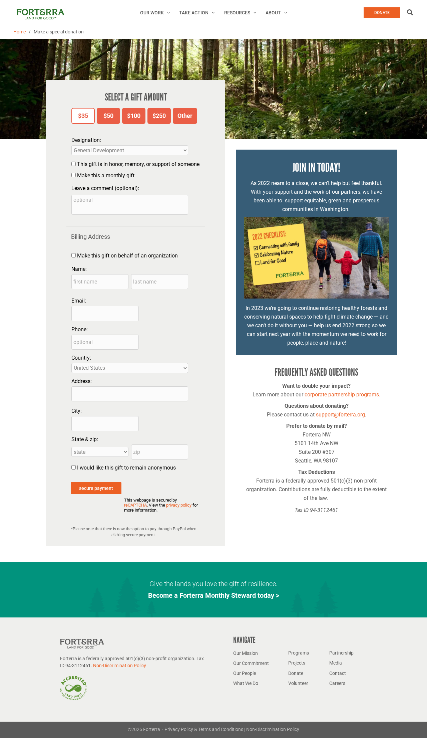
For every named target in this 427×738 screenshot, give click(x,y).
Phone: (79, 329)
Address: (81, 381)
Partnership (341, 653)
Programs (298, 653)
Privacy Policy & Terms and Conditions (204, 729)
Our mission (245, 653)
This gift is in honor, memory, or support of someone (138, 164)
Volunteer (298, 683)
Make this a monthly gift (105, 175)
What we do (245, 683)
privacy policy (178, 505)
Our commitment (251, 663)
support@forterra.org (340, 414)
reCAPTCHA (135, 505)
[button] (167, 12)
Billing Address (90, 236)
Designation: (86, 140)
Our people (244, 673)
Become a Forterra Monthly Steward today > (213, 595)
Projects (296, 663)
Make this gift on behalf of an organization (127, 255)
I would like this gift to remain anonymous (126, 468)
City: (76, 411)
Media (335, 663)
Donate (295, 673)
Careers (337, 683)
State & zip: (84, 439)
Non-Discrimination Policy (119, 665)
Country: (81, 358)
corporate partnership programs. (342, 394)
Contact (337, 673)
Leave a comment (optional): (105, 188)
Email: (78, 301)
